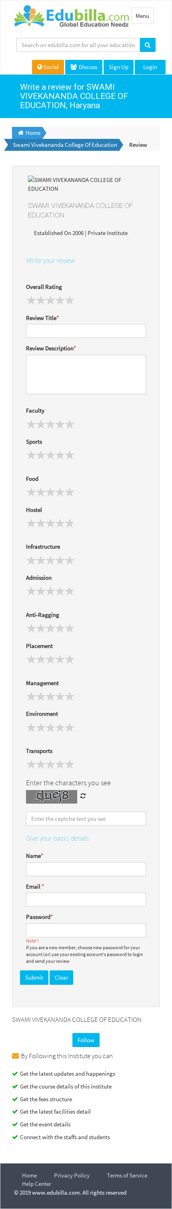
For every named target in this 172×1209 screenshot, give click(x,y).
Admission (39, 577)
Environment (42, 713)
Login (150, 67)
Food (32, 478)
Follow (86, 1040)
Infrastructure (43, 546)
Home (29, 1175)
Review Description (51, 348)
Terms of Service (127, 1175)
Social (51, 67)
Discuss (87, 67)
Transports (39, 751)
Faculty (35, 410)
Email (35, 886)
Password (39, 917)
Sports (34, 441)
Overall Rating (44, 286)
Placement (39, 646)
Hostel (34, 510)
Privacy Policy (72, 1175)
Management (42, 683)
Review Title (42, 318)
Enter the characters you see (68, 782)
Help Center (36, 1183)
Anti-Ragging (42, 614)
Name (34, 855)
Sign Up (118, 67)
